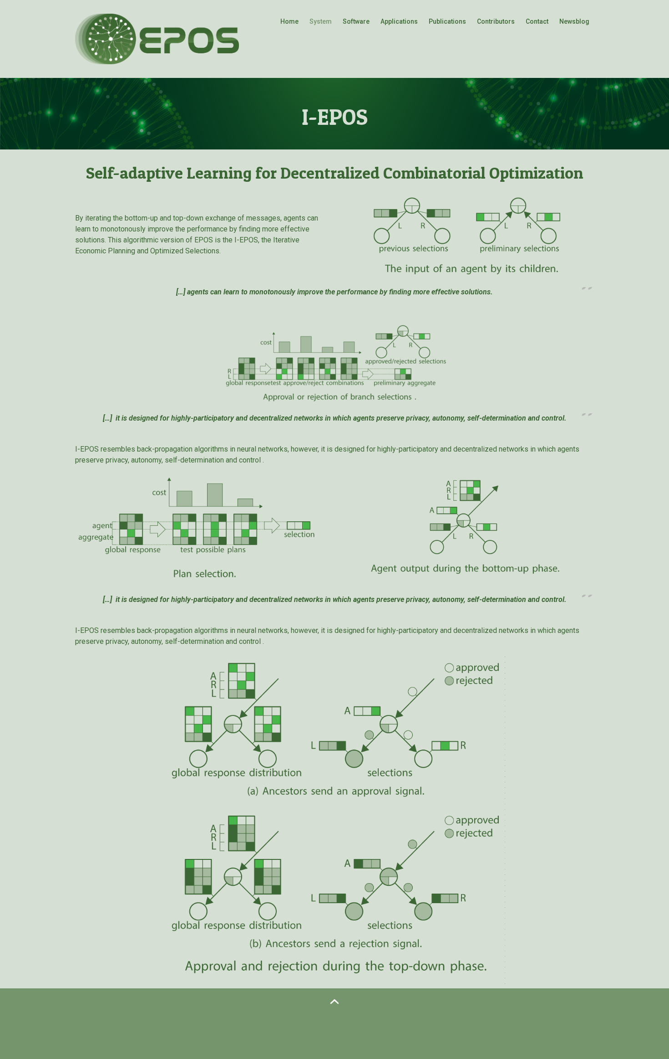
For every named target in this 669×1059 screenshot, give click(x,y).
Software (356, 21)
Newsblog (574, 21)
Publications (447, 21)
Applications (399, 21)
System (320, 21)
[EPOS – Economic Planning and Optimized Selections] (157, 37)
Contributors (496, 21)
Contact (537, 21)
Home (289, 21)
